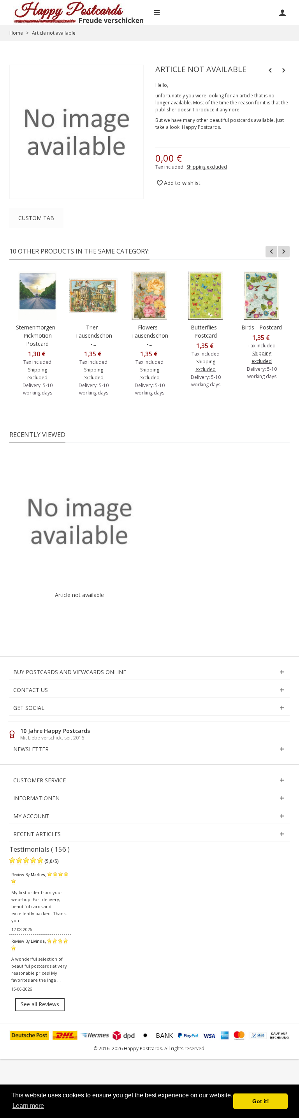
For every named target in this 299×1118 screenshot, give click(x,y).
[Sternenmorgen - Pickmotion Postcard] (37, 295)
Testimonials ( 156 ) (39, 849)
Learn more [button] (28, 1105)
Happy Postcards (201, 127)
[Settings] (282, 12)
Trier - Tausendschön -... (93, 335)
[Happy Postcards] (79, 12)
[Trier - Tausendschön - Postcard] (93, 295)
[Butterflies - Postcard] (205, 295)
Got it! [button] (260, 1101)
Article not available (79, 595)
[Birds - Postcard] (261, 295)
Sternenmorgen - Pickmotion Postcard (37, 335)
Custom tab (36, 218)
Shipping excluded (206, 167)
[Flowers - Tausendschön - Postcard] (149, 295)
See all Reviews (40, 1004)
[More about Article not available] (79, 521)
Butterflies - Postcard (205, 331)
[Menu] (156, 12)
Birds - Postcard (261, 327)
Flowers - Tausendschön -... (149, 335)
